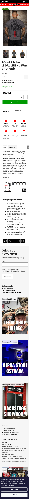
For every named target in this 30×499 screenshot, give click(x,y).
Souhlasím (14, 495)
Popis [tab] (5, 147)
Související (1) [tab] (12, 147)
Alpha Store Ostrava (8, 290)
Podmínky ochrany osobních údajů (12, 456)
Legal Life (10, 88)
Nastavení (14, 489)
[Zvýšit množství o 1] (25, 97)
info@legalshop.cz (9, 428)
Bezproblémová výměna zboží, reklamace (14, 448)
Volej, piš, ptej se (6, 444)
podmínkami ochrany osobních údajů (13, 271)
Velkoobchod (5, 452)
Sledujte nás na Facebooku (12, 432)
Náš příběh (5, 442)
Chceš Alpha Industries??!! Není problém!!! (14, 462)
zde (12, 485)
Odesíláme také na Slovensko (10, 446)
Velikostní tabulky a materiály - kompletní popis (14, 459)
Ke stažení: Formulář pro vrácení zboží (13, 450)
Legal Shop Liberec (8, 288)
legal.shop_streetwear (10, 434)
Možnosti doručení (8, 82)
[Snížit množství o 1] (17, 97)
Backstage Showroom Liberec (11, 292)
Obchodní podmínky (8, 454)
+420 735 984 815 (9, 430)
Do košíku (16, 102)
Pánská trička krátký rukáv (18, 111)
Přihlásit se (7, 277)
